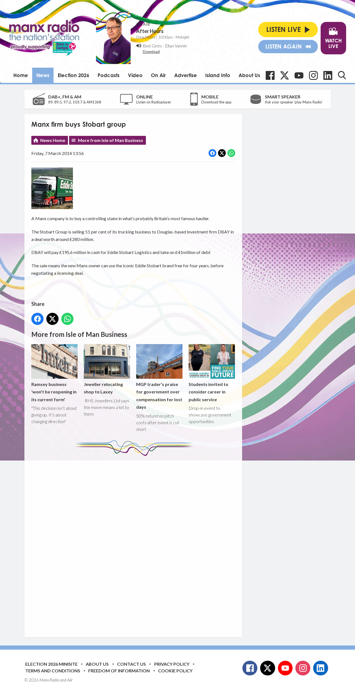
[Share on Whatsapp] (231, 153)
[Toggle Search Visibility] (342, 75)
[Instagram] (313, 75)
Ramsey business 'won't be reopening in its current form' (54, 392)
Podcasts (109, 75)
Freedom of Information (119, 670)
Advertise (185, 75)
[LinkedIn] (327, 75)
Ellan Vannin (176, 45)
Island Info (217, 75)
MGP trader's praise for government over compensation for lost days (159, 396)
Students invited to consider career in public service (208, 392)
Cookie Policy (175, 670)
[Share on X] (222, 153)
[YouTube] (299, 75)
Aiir (70, 679)
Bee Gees (152, 45)
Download (151, 51)
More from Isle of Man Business (110, 140)
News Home (52, 140)
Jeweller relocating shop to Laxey (103, 388)
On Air (158, 75)
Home (20, 75)
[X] (284, 75)
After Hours (150, 31)
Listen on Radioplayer (153, 102)
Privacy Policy (171, 664)
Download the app (216, 102)
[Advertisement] (135, 542)
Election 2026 (73, 75)
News (42, 75)
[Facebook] (270, 75)
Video (135, 75)
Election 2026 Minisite (51, 664)
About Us (249, 75)
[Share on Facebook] (212, 153)
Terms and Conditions (52, 670)
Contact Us (131, 664)
